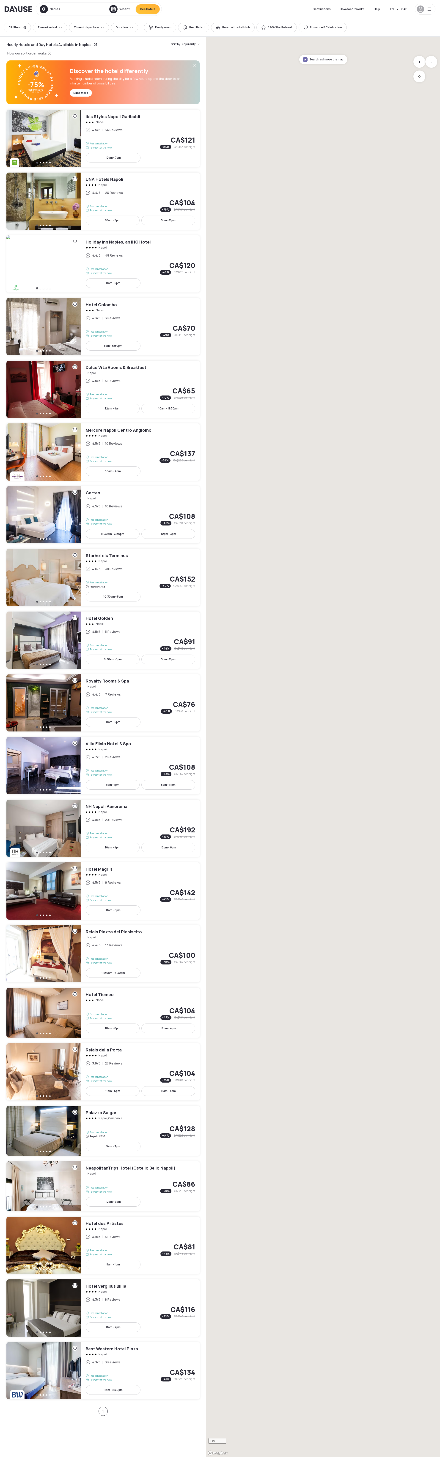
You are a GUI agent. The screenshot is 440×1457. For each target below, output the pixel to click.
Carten (103, 514)
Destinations (322, 9)
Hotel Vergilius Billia (103, 1308)
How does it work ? (352, 9)
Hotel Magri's (103, 891)
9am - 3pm (113, 1146)
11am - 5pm (113, 283)
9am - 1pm (113, 1264)
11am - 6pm (113, 910)
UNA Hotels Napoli (103, 201)
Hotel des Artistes (103, 1245)
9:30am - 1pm (113, 659)
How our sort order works (27, 53)
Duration (122, 27)
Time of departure (86, 27)
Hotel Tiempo (103, 1013)
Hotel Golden (103, 640)
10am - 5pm (112, 220)
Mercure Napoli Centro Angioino (103, 452)
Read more (80, 93)
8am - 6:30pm (113, 346)
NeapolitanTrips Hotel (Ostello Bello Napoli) (103, 1186)
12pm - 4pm (168, 1028)
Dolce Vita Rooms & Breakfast (103, 389)
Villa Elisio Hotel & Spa (103, 765)
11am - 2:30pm (113, 1390)
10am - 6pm (112, 1028)
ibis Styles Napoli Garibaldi (103, 138)
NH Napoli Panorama (103, 828)
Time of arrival (47, 27)
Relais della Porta (103, 1071)
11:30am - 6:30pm (113, 973)
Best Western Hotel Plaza (103, 1370)
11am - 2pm (113, 1327)
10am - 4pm (113, 471)
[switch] (160, 27)
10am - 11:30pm (168, 408)
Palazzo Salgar (103, 1131)
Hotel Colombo (103, 326)
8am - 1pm (112, 785)
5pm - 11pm (168, 220)
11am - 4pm (168, 1091)
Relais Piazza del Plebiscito (103, 953)
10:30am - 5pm (113, 597)
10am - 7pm (113, 158)
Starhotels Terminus (103, 577)
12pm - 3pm (168, 534)
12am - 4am (112, 408)
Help (377, 9)
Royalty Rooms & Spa (103, 702)
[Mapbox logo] (218, 1453)
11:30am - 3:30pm (112, 534)
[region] (323, 747)
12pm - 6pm (168, 847)
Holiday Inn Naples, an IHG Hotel (103, 263)
